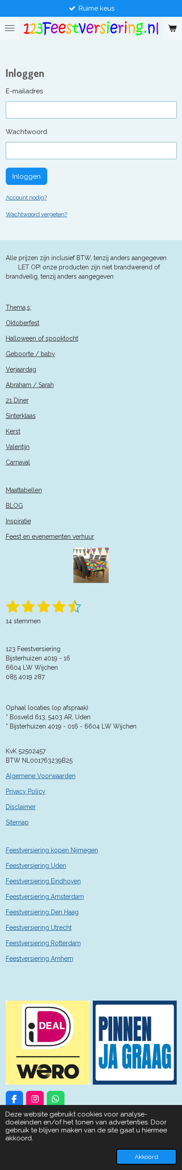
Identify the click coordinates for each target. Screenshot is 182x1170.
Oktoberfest (22, 322)
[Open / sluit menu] (9, 28)
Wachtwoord (26, 132)
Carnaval (18, 462)
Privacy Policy (26, 791)
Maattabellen (24, 490)
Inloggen (26, 176)
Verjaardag (21, 369)
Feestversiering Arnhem (39, 958)
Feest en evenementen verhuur (50, 536)
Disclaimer (21, 806)
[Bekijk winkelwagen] (172, 28)
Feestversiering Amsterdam (45, 896)
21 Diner (17, 400)
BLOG (14, 505)
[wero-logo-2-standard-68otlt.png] (47, 1042)
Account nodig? (26, 197)
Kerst (13, 431)
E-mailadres (24, 91)
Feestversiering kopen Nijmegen (52, 850)
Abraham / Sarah (30, 384)
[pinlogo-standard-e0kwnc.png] (134, 1042)
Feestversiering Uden (36, 865)
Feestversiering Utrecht (39, 927)
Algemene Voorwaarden (41, 775)
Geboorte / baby (30, 353)
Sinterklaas (21, 415)
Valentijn (18, 446)
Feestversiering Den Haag (42, 912)
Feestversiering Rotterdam (43, 943)
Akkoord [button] (146, 1156)
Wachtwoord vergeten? (36, 214)
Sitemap (17, 822)
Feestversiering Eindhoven (43, 881)
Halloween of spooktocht (42, 338)
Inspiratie (18, 521)
